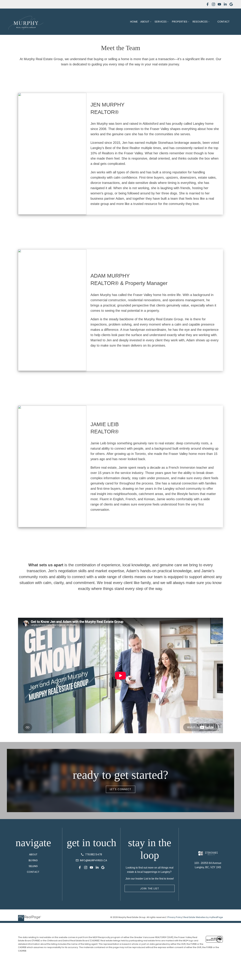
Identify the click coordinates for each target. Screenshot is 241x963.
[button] (207, 4)
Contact (223, 21)
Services (161, 21)
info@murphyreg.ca (93, 860)
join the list (149, 888)
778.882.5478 (93, 854)
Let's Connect (120, 789)
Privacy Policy (175, 917)
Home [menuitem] (134, 21)
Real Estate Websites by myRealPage (203, 917)
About (144, 21)
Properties (179, 21)
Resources (200, 21)
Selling (33, 866)
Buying (33, 860)
